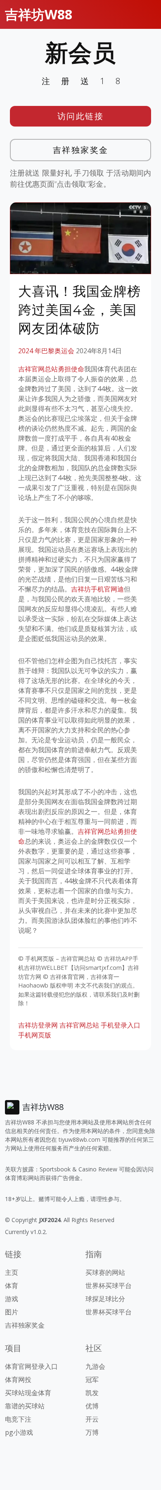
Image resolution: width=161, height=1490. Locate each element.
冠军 (92, 1379)
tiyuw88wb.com (79, 1139)
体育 (11, 1285)
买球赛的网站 (105, 1272)
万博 (92, 1432)
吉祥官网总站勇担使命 (51, 368)
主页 (11, 1272)
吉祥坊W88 (38, 14)
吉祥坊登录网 (38, 1025)
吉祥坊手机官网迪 (97, 589)
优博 (92, 1405)
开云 (92, 1419)
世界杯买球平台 (108, 1285)
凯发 (92, 1392)
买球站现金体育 (28, 1392)
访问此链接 (80, 116)
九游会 (95, 1366)
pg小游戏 (19, 1432)
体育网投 (18, 1379)
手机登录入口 (120, 1025)
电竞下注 (18, 1419)
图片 (11, 1311)
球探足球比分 (105, 1298)
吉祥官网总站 (79, 1025)
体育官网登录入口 (31, 1366)
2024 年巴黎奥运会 (46, 350)
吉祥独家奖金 (81, 149)
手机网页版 (34, 1034)
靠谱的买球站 (25, 1405)
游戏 (11, 1298)
